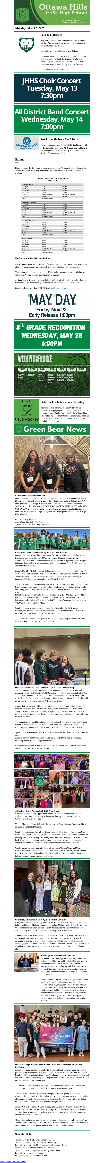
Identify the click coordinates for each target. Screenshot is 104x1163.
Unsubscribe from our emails (13, 1162)
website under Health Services (69, 282)
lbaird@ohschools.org (58, 288)
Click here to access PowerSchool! (54, 69)
